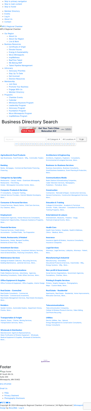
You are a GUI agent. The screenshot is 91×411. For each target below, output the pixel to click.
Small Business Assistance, (55, 170)
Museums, (61, 218)
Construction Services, (78, 193)
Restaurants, (5, 240)
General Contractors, (53, 195)
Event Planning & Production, (76, 170)
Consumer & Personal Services (14, 202)
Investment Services (9, 248)
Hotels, (12, 240)
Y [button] (72, 144)
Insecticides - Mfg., (77, 263)
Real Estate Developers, (34, 298)
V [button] (65, 144)
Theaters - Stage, (71, 218)
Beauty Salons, (19, 205)
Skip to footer (10, 7)
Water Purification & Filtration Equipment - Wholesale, (20, 335)
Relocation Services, (53, 295)
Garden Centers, (6, 308)
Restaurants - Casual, (8, 180)
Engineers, (58, 158)
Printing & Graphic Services (58, 280)
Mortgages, (10, 168)
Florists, (3, 310)
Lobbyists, (69, 250)
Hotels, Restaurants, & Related (14, 237)
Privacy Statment (11, 395)
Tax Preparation (29, 232)
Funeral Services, (7, 205)
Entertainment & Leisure (56, 215)
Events (7, 14)
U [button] (63, 144)
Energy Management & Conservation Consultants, (64, 322)
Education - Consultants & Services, (71, 207)
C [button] (24, 144)
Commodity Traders (36, 158)
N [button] (47, 144)
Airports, (4, 320)
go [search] (82, 139)
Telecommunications (55, 305)
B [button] (22, 144)
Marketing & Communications (13, 270)
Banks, (3, 168)
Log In (7, 16)
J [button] (39, 144)
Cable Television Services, (55, 183)
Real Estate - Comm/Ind (11, 290)
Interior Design (39, 283)
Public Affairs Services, (26, 275)
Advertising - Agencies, (28, 273)
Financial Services (8, 227)
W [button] (68, 144)
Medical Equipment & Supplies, (11, 337)
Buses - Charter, (13, 320)
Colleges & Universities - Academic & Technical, (63, 205)
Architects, (50, 158)
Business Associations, (54, 168)
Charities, (59, 275)
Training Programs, (52, 210)
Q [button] (54, 144)
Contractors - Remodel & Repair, (57, 193)
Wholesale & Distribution (11, 330)
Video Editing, (78, 310)
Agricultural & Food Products (13, 155)
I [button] (37, 144)
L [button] (43, 144)
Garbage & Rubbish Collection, (11, 261)
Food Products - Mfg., (21, 158)
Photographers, (72, 283)
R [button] (56, 144)
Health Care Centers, (53, 230)
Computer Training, (19, 193)
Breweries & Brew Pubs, (9, 242)
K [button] (41, 144)
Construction (51, 190)
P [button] (52, 144)
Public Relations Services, (10, 273)
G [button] (33, 144)
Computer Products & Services (14, 190)
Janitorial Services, (24, 263)
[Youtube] (7, 402)
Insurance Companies (54, 242)
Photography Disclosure (14, 398)
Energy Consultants (53, 325)
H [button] (35, 144)
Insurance (50, 237)
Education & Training (55, 202)
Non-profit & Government (57, 270)
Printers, (49, 283)
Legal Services (52, 248)
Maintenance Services (10, 258)
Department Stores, (35, 308)
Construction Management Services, (75, 195)
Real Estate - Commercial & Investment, (15, 295)
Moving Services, (26, 320)
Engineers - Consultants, (71, 158)
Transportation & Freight (11, 318)
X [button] (70, 144)
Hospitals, (65, 230)
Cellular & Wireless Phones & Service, (59, 310)
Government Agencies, (76, 273)
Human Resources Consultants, (29, 218)
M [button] (45, 144)
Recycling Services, (30, 261)
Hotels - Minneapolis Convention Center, (15, 185)
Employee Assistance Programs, (32, 220)
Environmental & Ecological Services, (59, 160)
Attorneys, (49, 250)
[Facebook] (2, 402)
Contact (7, 22)
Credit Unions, (20, 230)
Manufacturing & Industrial (57, 258)
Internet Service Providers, (10, 195)
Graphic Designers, (59, 283)
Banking (4, 165)
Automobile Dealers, (20, 308)
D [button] (26, 144)
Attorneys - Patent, (81, 250)
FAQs (6, 393)
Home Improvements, (81, 293)
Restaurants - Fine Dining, (10, 183)
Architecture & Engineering (58, 155)
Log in (21, 408)
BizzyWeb (13, 408)
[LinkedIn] (9, 402)
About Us (8, 19)
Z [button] (74, 144)
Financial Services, (7, 230)
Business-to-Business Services (60, 165)
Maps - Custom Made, (54, 285)
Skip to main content (13, 4)
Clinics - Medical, (52, 232)
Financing (4, 170)
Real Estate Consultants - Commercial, (14, 293)
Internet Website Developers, (30, 195)
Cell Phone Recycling (53, 312)
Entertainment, (51, 218)
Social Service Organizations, (56, 273)
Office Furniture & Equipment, (11, 283)
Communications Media (56, 178)
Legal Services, (59, 250)
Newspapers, (70, 183)
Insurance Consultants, (75, 240)
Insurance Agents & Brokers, (56, 240)
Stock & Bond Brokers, (9, 253)
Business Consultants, (71, 168)
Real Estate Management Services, (13, 298)
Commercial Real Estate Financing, (27, 168)
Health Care (51, 227)
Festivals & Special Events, (55, 220)
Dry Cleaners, (5, 207)
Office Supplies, (28, 283)
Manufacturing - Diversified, (56, 261)
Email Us (3, 388)
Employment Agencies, (9, 218)
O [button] (50, 144)
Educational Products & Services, (58, 263)
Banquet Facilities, (22, 240)
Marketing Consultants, (9, 275)
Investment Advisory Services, (32, 250)
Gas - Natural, (63, 320)
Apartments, (50, 293)
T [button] (61, 144)
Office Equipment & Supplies (13, 280)
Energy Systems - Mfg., (54, 265)
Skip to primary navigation (15, 1)
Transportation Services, (9, 322)
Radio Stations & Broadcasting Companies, (61, 180)
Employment (6, 215)
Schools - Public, (52, 207)
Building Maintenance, (8, 263)
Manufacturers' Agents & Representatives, (16, 333)
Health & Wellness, (76, 230)
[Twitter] (1, 402)
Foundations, (50, 275)
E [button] (28, 144)
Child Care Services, (32, 205)
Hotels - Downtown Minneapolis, (28, 180)
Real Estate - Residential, (64, 293)
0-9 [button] (16, 144)
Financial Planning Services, (11, 250)
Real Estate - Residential (56, 290)
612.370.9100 (5, 384)
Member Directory (12, 11)
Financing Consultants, (25, 253)
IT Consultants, (6, 193)
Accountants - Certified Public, (12, 232)
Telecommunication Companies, (57, 308)
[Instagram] (5, 402)
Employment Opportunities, (10, 220)
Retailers (4, 305)
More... (75, 160)
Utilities (49, 318)
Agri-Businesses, (6, 158)
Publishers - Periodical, (54, 185)
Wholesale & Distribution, (32, 337)
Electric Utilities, (51, 320)
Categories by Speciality (11, 178)
